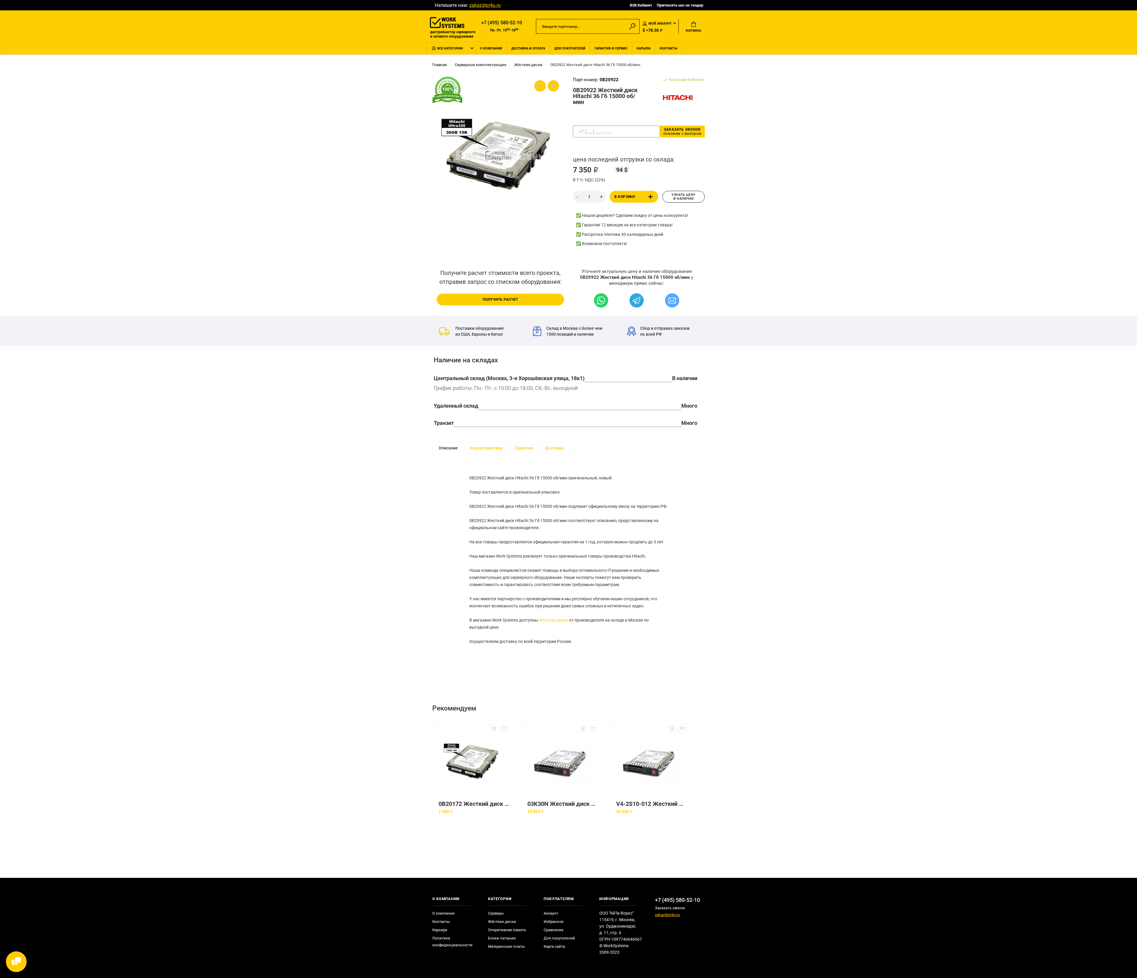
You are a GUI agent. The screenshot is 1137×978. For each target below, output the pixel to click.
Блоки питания (501, 938)
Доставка (554, 448)
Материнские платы (506, 946)
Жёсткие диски (553, 620)
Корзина (693, 31)
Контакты (668, 48)
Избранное (553, 921)
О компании (491, 48)
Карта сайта (554, 946)
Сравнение (553, 930)
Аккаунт (551, 913)
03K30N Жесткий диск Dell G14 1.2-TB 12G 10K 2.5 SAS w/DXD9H (562, 804)
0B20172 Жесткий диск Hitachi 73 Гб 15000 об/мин (474, 804)
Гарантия (524, 448)
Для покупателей (569, 48)
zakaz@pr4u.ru (485, 5)
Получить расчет (500, 299)
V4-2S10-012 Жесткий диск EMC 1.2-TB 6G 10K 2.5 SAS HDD (651, 804)
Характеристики (486, 448)
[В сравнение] (494, 728)
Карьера (644, 48)
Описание (448, 448)
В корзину (624, 197)
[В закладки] (504, 728)
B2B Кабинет (641, 5)
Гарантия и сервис (611, 48)
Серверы (496, 913)
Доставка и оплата (528, 48)
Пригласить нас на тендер (680, 5)
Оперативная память (507, 930)
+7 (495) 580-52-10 (501, 22)
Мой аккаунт (660, 23)
